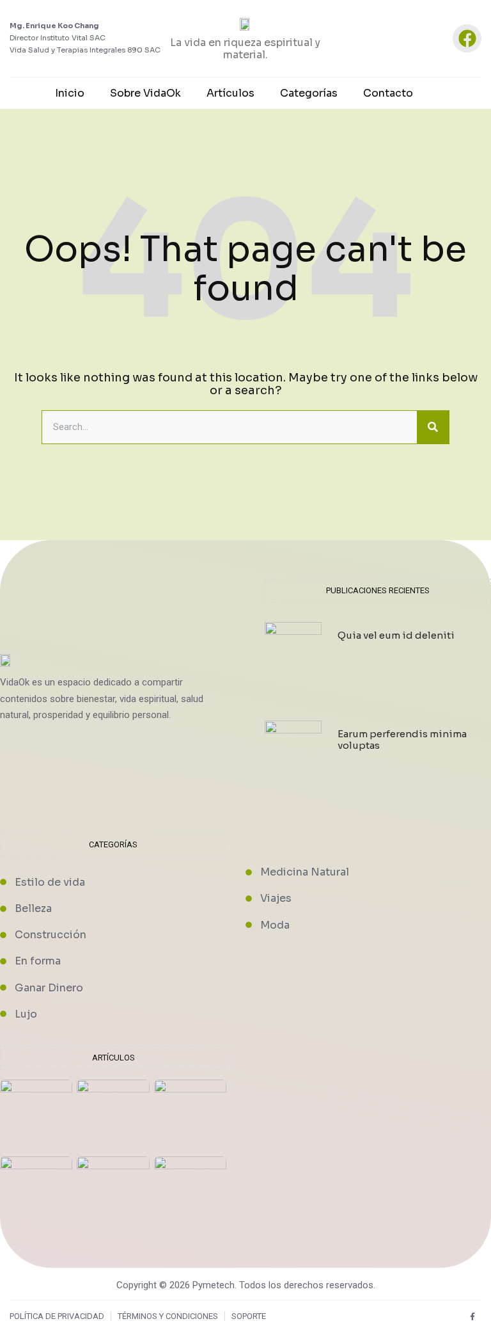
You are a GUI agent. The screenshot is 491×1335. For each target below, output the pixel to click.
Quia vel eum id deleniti (396, 635)
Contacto (388, 93)
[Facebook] (467, 38)
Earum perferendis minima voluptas (402, 739)
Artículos (230, 93)
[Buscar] (433, 427)
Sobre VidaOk (145, 93)
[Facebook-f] (472, 1316)
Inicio (69, 93)
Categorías (309, 93)
